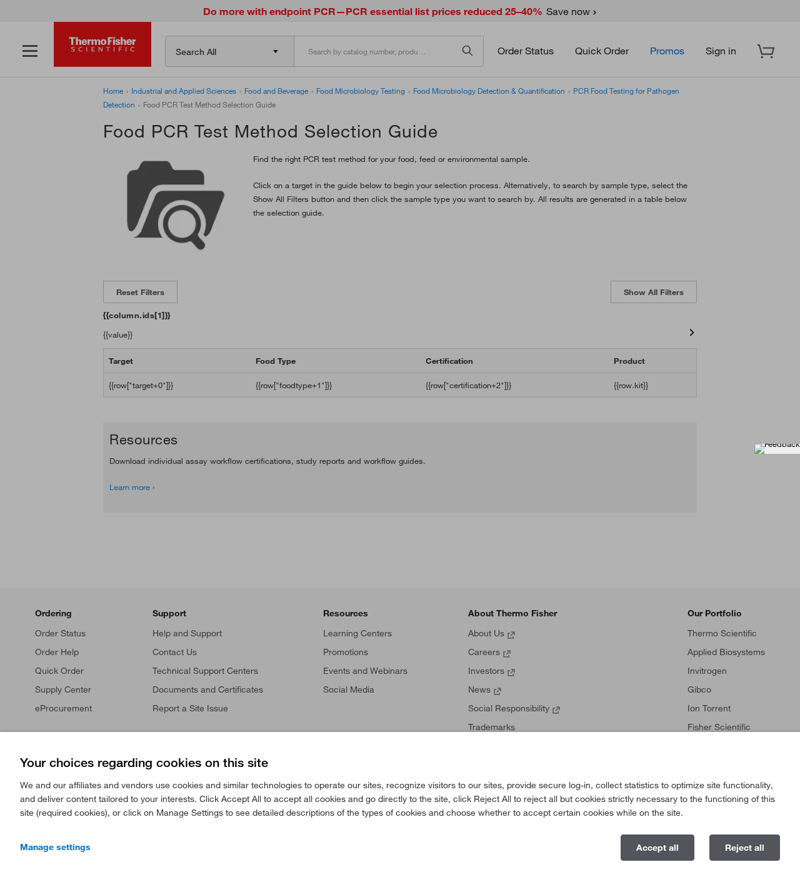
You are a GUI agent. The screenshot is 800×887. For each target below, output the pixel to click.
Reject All (744, 847)
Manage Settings (55, 847)
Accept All (657, 847)
